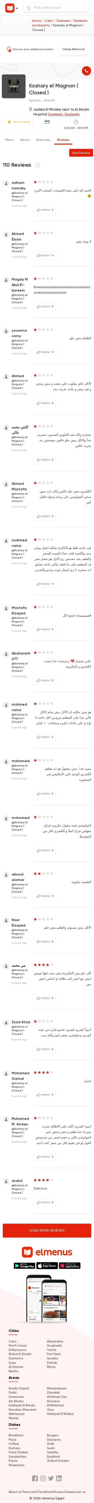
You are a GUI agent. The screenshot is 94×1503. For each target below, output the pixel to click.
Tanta (51, 1350)
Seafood (53, 1456)
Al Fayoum (16, 1367)
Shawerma (16, 1465)
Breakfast (16, 1435)
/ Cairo (48, 20)
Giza (50, 1409)
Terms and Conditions (37, 1492)
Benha (13, 1371)
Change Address (72, 49)
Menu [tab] (9, 140)
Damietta (16, 1358)
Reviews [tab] (63, 140)
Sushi (51, 1448)
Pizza (12, 1439)
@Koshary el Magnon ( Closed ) (20, 196)
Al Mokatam (55, 1405)
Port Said (53, 1354)
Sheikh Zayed (19, 1388)
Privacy (58, 1492)
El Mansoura (17, 1350)
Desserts (54, 1439)
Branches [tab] (43, 140)
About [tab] (25, 140)
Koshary (14, 1448)
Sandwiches (17, 1456)
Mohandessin (57, 1388)
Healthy (52, 1452)
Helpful (46, 209)
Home (37, 20)
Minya (51, 1367)
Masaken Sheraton (23, 1409)
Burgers (53, 1435)
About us (15, 1492)
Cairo (13, 1341)
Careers (69, 1492)
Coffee (14, 1444)
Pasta (13, 1460)
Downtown (16, 1397)
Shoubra (53, 1401)
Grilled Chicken (58, 1460)
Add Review (81, 153)
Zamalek (53, 1392)
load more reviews (47, 1230)
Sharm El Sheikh (20, 1354)
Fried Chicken (18, 1452)
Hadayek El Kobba (60, 1414)
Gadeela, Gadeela (63, 114)
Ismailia (52, 1358)
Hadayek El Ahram (22, 1405)
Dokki (13, 1392)
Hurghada (54, 1345)
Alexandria (55, 1341)
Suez (12, 1362)
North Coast (18, 1345)
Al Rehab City (57, 1397)
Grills (50, 1444)
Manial (13, 1418)
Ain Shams (16, 1401)
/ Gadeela (62, 20)
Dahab (52, 1362)
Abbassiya (16, 1414)
